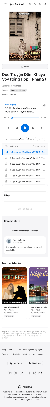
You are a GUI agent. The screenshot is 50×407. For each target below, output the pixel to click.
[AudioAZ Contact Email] (40, 373)
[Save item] (44, 105)
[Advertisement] (25, 209)
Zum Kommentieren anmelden (25, 231)
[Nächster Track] (40, 127)
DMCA (24, 354)
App (19, 349)
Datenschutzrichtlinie (11, 354)
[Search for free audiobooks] (40, 4)
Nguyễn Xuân (19, 240)
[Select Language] (35, 4)
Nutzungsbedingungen (32, 349)
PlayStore (36, 363)
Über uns (11, 349)
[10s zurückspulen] (16, 127)
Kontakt (32, 354)
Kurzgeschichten (18, 90)
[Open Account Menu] (45, 4)
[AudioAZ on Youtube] (28, 373)
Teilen (26, 66)
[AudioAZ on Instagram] (22, 373)
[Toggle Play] (25, 128)
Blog (4, 349)
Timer (32, 139)
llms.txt (40, 354)
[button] (25, 152)
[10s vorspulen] (33, 127)
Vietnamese (16, 86)
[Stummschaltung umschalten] (7, 139)
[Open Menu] (5, 4)
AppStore (17, 363)
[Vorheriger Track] (9, 127)
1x (40, 139)
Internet (12, 94)
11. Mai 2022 (17, 242)
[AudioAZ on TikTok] (34, 373)
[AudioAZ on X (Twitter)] (16, 373)
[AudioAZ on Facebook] (10, 373)
